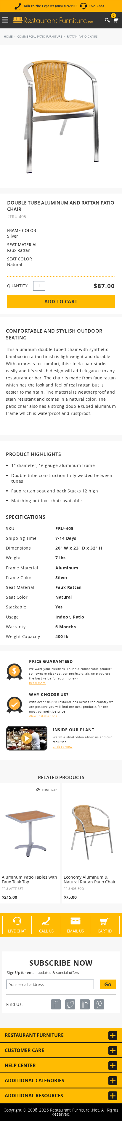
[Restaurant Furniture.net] (53, 20)
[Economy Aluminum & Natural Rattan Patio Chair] (92, 832)
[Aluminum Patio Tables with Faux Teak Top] (30, 832)
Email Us (75, 930)
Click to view (63, 747)
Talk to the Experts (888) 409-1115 (50, 6)
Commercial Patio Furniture (39, 36)
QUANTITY (17, 286)
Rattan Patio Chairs (82, 36)
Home (8, 36)
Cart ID (105, 930)
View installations (43, 716)
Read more (37, 683)
